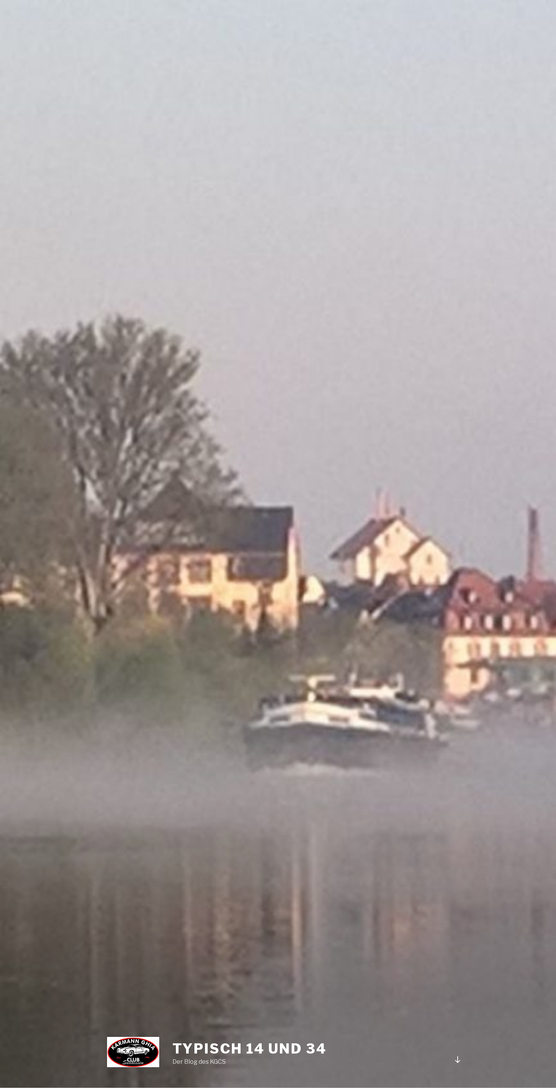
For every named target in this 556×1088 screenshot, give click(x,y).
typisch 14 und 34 (249, 1048)
